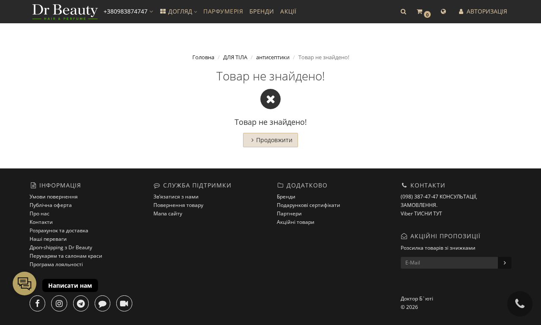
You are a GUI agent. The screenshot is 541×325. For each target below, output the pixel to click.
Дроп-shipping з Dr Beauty (61, 247)
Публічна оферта (51, 205)
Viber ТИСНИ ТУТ (421, 213)
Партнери (289, 213)
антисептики (273, 57)
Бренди (286, 196)
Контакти (41, 222)
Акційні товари (295, 222)
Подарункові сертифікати (308, 205)
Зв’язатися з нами (176, 196)
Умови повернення (54, 196)
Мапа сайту (167, 213)
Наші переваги (48, 238)
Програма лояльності (56, 264)
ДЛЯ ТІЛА (235, 57)
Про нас (39, 213)
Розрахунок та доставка (59, 230)
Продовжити (274, 140)
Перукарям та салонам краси (66, 255)
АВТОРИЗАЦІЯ (486, 11)
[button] (403, 11)
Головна (203, 57)
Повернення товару (178, 205)
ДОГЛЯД (180, 11)
